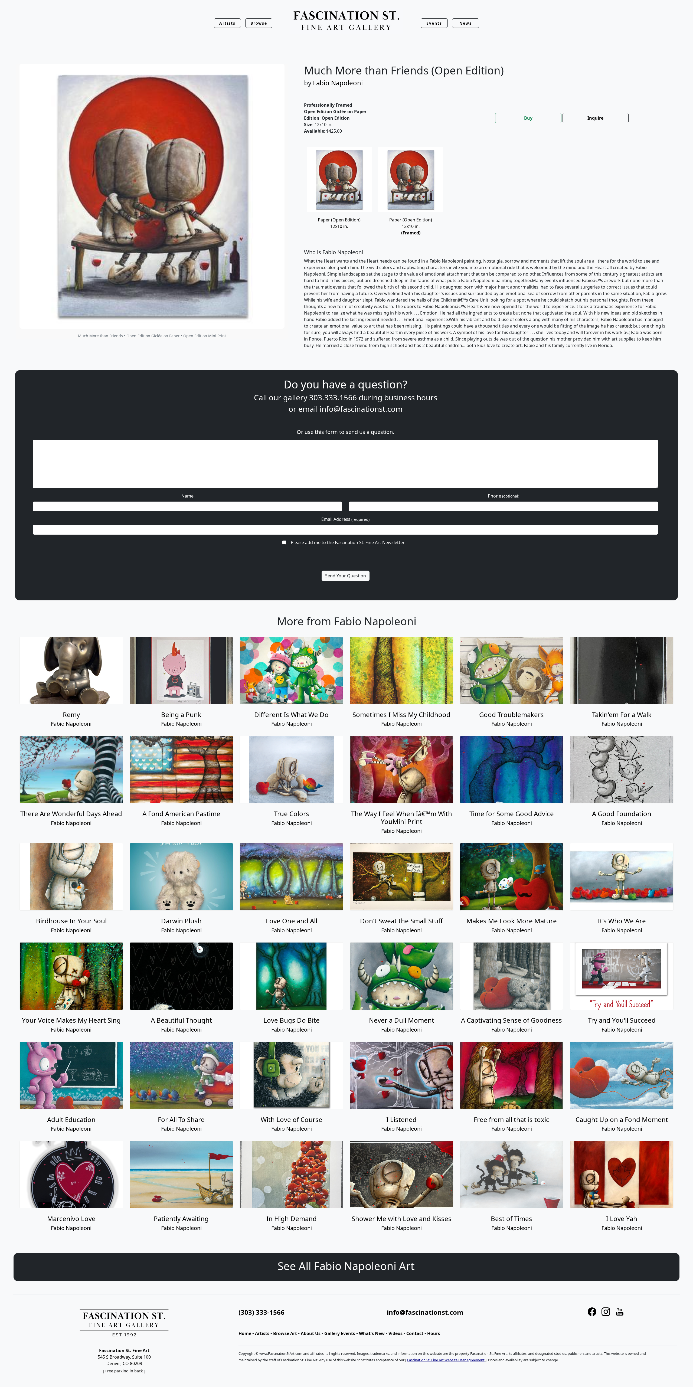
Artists (262, 1333)
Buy (528, 118)
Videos (395, 1333)
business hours (410, 397)
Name (187, 496)
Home (244, 1333)
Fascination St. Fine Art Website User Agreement (446, 1359)
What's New (372, 1333)
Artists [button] (227, 23)
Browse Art (285, 1333)
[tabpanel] (485, 252)
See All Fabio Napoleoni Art (346, 1265)
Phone (503, 496)
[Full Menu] (346, 20)
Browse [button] (258, 23)
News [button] (465, 23)
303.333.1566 (333, 397)
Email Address (345, 519)
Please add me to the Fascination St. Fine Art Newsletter (348, 542)
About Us (311, 1333)
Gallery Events (339, 1333)
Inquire (595, 118)
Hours (433, 1333)
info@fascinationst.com (361, 409)
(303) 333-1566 (261, 1312)
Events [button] (434, 23)
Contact (414, 1333)
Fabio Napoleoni (338, 82)
